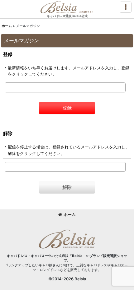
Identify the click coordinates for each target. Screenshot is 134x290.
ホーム (70, 214)
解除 (7, 133)
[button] (126, 7)
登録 (7, 54)
